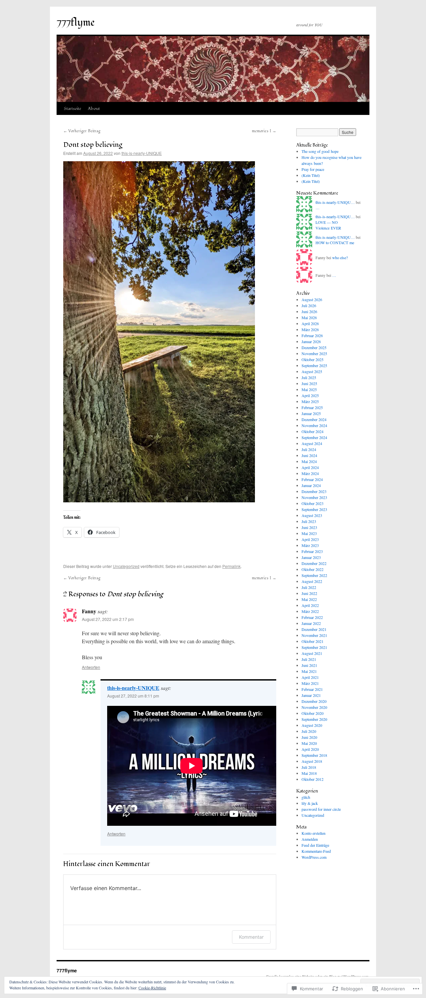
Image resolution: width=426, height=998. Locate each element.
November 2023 (314, 497)
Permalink (231, 566)
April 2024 (310, 467)
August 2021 (312, 653)
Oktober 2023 (312, 503)
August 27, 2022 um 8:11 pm (133, 696)
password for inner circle (321, 809)
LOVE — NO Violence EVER (328, 225)
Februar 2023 (312, 551)
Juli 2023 (309, 521)
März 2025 (310, 401)
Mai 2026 (309, 317)
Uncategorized (126, 566)
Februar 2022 (312, 617)
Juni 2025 (309, 383)
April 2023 (310, 539)
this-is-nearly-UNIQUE (141, 153)
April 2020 (310, 749)
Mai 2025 (309, 389)
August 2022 (312, 581)
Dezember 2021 (314, 629)
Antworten (91, 667)
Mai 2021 (309, 671)
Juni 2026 (309, 311)
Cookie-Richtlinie (152, 987)
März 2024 (310, 473)
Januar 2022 (311, 623)
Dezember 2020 (314, 701)
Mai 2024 (309, 461)
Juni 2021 (309, 665)
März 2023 (310, 545)
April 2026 (310, 323)
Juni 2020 (309, 737)
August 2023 (312, 515)
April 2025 (310, 395)
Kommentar (251, 937)
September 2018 (314, 755)
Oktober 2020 (312, 713)
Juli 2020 (309, 731)
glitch (306, 797)
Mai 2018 (309, 773)
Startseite (72, 109)
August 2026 (312, 299)
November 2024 (314, 425)
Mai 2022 (309, 599)
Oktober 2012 (312, 779)
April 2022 (310, 605)
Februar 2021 (312, 689)
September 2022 (314, 575)
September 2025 (314, 365)
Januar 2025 (311, 413)
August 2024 (312, 443)
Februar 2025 (312, 407)
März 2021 (310, 683)
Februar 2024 (312, 479)
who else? (340, 257)
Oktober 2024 (312, 431)
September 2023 (314, 509)
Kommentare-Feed (316, 851)
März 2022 (310, 611)
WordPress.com (314, 857)
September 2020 (314, 719)
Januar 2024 (311, 485)
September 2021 (314, 647)
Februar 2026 (312, 335)
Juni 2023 (309, 527)
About (94, 109)
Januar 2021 (311, 695)
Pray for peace (313, 169)
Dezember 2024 (314, 419)
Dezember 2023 (314, 491)
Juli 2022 (309, 587)
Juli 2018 (309, 767)
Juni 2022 (309, 593)
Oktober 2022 (312, 569)
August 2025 (312, 371)
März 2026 (310, 329)
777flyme (76, 22)
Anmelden (310, 839)
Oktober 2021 (312, 641)
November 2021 (314, 635)
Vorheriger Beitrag (81, 131)
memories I (264, 131)
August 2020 (312, 725)
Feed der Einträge (315, 845)
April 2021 (310, 677)
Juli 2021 (309, 659)
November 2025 (314, 353)
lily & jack (310, 803)
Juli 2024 (309, 449)
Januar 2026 (311, 341)
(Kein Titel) (311, 175)
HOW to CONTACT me (335, 242)
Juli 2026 (309, 305)
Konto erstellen (313, 833)
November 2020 (314, 707)
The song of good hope (320, 151)
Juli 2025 (309, 377)
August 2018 (312, 761)
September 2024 (314, 437)
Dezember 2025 (314, 347)
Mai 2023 (309, 533)
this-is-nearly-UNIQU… (335, 202)
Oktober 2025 (312, 359)
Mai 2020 (309, 743)
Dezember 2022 (314, 563)
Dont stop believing (92, 145)
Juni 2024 (309, 455)
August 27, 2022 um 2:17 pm (108, 619)
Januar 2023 (311, 557)
